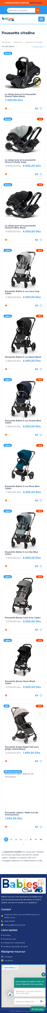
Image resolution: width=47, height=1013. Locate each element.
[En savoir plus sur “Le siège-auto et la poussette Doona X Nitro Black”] (19, 240)
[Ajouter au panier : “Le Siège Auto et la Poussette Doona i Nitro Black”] (19, 108)
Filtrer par (38, 47)
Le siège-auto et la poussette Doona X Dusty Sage (20, 161)
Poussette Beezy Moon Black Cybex (20, 682)
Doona (8, 53)
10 (41, 839)
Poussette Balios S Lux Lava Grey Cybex (22, 292)
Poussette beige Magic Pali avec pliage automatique (22, 748)
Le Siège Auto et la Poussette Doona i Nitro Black (20, 95)
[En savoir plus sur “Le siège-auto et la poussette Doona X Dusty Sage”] (19, 174)
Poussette (17, 42)
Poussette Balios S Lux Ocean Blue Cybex (23, 421)
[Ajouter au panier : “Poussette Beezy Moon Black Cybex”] (19, 695)
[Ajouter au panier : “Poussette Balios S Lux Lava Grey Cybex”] (19, 305)
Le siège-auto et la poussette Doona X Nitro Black (20, 227)
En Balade (6, 42)
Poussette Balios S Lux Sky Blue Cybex (21, 553)
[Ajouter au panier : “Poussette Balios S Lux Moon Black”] (19, 369)
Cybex (8, 250)
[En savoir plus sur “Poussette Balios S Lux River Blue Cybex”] (19, 500)
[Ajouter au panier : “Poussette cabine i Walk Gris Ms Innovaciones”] (19, 827)
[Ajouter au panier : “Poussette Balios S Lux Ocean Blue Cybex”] (19, 435)
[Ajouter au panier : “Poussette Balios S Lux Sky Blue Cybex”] (19, 566)
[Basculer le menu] (41, 19)
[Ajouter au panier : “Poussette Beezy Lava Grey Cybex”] (19, 630)
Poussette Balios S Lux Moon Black (23, 357)
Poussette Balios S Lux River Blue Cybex (22, 487)
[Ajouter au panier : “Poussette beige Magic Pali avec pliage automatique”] (19, 761)
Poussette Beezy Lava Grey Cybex (22, 618)
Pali (6, 706)
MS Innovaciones (13, 771)
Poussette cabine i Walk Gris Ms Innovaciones (21, 813)
